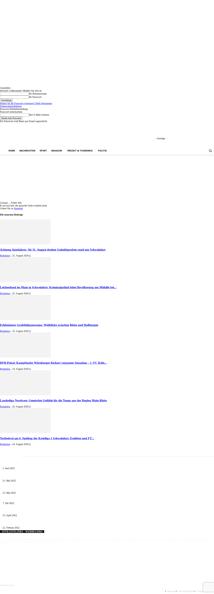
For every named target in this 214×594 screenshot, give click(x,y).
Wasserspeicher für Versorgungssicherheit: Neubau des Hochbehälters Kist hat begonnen (41, 510)
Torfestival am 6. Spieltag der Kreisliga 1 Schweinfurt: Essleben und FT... (47, 438)
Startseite (18, 208)
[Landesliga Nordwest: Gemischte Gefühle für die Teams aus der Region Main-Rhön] (25, 394)
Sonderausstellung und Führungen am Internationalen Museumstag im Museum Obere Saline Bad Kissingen (50, 488)
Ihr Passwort (35, 97)
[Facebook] (195, 125)
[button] (210, 150)
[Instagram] (199, 125)
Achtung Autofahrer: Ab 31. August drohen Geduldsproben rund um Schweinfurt (52, 249)
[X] (203, 125)
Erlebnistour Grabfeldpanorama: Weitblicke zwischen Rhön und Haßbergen (49, 325)
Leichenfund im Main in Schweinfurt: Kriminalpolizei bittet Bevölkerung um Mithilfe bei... (58, 287)
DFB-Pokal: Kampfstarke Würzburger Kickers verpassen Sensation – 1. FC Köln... (53, 362)
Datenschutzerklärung (11, 106)
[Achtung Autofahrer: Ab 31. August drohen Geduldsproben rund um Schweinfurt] (25, 243)
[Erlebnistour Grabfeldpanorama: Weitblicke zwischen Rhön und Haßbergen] (25, 319)
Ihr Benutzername (38, 93)
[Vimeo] (208, 125)
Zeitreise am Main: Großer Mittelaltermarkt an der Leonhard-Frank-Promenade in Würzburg (44, 475)
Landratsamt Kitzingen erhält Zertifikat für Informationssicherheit (32, 498)
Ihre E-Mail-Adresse (39, 114)
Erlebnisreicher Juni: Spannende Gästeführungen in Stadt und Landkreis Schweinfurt (40, 463)
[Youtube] (212, 125)
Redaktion (5, 255)
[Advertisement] (107, 178)
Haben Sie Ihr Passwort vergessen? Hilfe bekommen (26, 103)
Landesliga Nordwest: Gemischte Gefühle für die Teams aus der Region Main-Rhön (53, 400)
